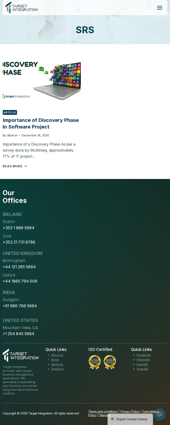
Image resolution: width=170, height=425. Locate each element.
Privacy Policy (130, 411)
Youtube (142, 369)
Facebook (144, 355)
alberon (12, 135)
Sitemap (104, 415)
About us (57, 355)
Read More (15, 166)
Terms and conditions (103, 411)
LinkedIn (142, 364)
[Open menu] (159, 7)
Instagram (143, 359)
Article (10, 112)
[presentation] (42, 80)
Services (57, 364)
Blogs (55, 359)
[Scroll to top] (159, 407)
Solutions (57, 369)
